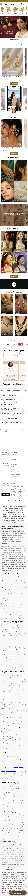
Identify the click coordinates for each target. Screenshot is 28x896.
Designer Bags (14, 518)
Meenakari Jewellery (19, 510)
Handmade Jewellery (14, 514)
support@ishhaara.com (19, 791)
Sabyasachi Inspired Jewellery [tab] (16, 45)
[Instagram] (12, 500)
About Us (13, 454)
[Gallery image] (7, 170)
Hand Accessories (15, 474)
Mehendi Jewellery (15, 520)
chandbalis (9, 647)
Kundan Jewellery (18, 508)
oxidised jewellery (16, 649)
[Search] (21, 4)
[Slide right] (26, 27)
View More (14, 83)
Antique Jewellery (16, 516)
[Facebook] (8, 500)
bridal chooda (5, 651)
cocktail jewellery (18, 767)
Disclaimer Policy (5, 465)
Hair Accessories (15, 471)
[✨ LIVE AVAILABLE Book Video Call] (24, 893)
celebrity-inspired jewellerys (8, 771)
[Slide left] (2, 27)
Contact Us (14, 464)
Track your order (15, 476)
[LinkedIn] (16, 500)
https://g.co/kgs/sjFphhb (20, 496)
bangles (24, 649)
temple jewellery (5, 694)
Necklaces (6, 506)
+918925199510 (5, 793)
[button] (1, 4)
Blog (12, 462)
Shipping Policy (5, 454)
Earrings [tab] (6, 45)
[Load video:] (14, 284)
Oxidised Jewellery (8, 510)
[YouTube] (19, 500)
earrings (9, 649)
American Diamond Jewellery (12, 512)
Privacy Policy (4, 463)
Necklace (13, 467)
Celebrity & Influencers (16, 457)
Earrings (13, 469)
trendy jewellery (20, 727)
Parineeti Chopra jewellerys (14, 655)
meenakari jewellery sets (17, 694)
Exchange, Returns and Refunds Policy (5, 458)
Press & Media (14, 459)
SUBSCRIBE (6, 494)
